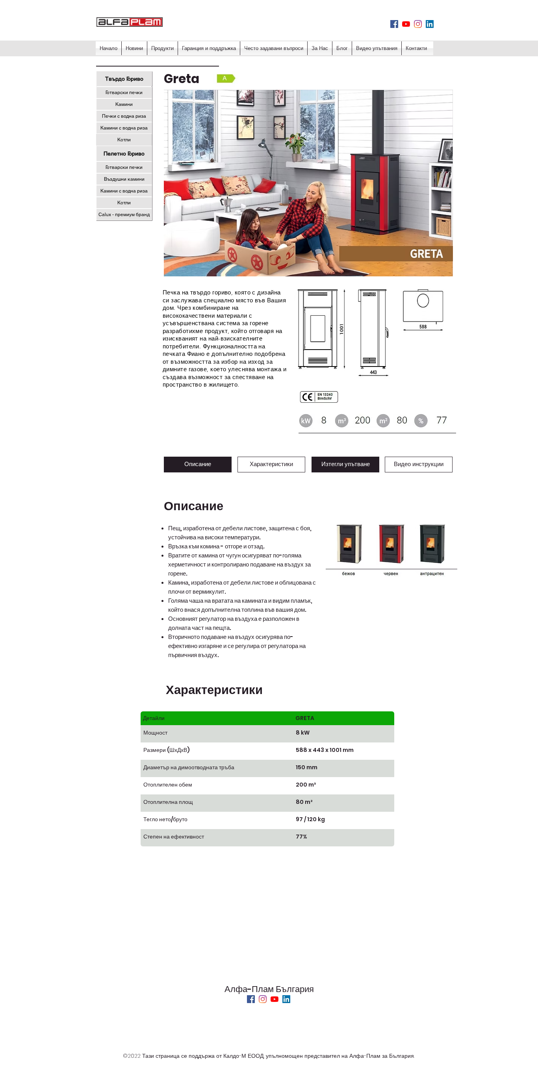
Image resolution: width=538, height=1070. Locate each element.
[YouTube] (274, 999)
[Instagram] (418, 24)
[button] (226, 79)
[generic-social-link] (406, 24)
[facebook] (394, 24)
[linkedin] (430, 24)
